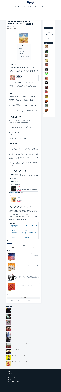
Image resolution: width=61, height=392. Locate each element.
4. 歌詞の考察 (21, 53)
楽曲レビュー (9, 243)
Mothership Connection (14, 192)
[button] (34, 247)
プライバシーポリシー (11, 377)
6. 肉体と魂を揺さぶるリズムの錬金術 (24, 56)
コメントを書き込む (23, 297)
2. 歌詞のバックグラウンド (23, 50)
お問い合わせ (10, 375)
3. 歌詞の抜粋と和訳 (22, 51)
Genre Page (10, 373)
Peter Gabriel (18, 181)
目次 (22, 45)
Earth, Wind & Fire (19, 138)
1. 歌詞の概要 (20, 48)
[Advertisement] (30, 13)
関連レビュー (20, 58)
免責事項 (9, 379)
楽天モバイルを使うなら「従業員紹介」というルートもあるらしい (14, 382)
